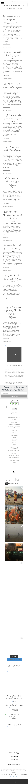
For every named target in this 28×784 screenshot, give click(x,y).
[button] (14, 387)
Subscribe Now (14, 396)
